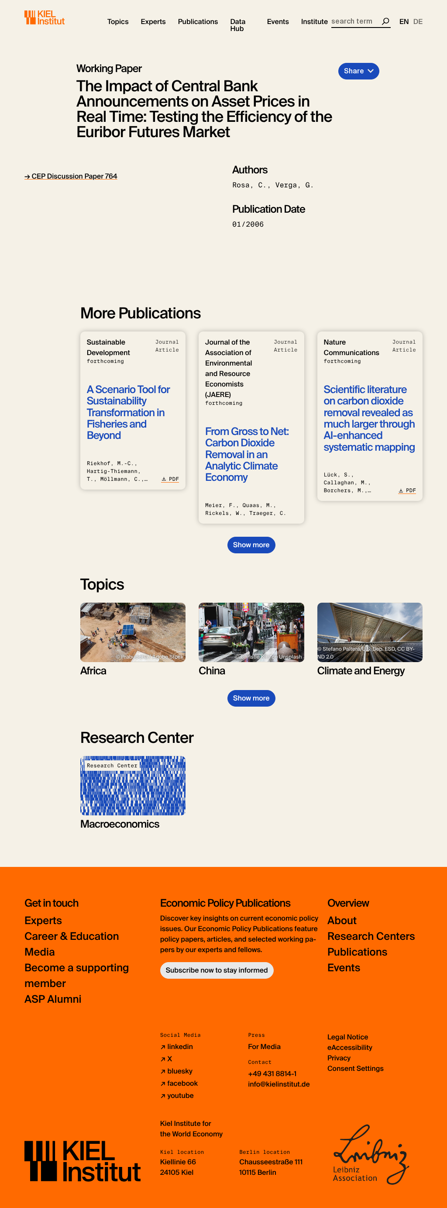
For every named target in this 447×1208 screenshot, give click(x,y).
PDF (174, 479)
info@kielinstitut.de (279, 1084)
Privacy (339, 1058)
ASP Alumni (53, 999)
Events (343, 968)
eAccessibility (349, 1047)
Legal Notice (347, 1037)
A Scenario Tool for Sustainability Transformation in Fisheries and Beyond (128, 413)
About (342, 921)
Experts (43, 921)
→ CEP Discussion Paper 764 (70, 176)
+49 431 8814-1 (272, 1073)
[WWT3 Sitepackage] (57, 17)
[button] (118, 22)
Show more (251, 544)
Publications (357, 952)
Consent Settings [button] (355, 1068)
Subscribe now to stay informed (217, 970)
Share (354, 71)
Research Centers (371, 936)
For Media (264, 1046)
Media (39, 952)
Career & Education (71, 936)
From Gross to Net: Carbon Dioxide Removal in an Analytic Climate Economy (247, 455)
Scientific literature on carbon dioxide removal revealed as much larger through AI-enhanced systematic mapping (369, 418)
